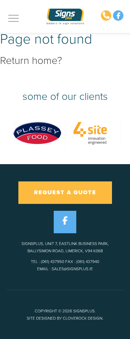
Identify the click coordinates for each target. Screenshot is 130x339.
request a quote (65, 192)
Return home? (31, 60)
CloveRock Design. (83, 318)
